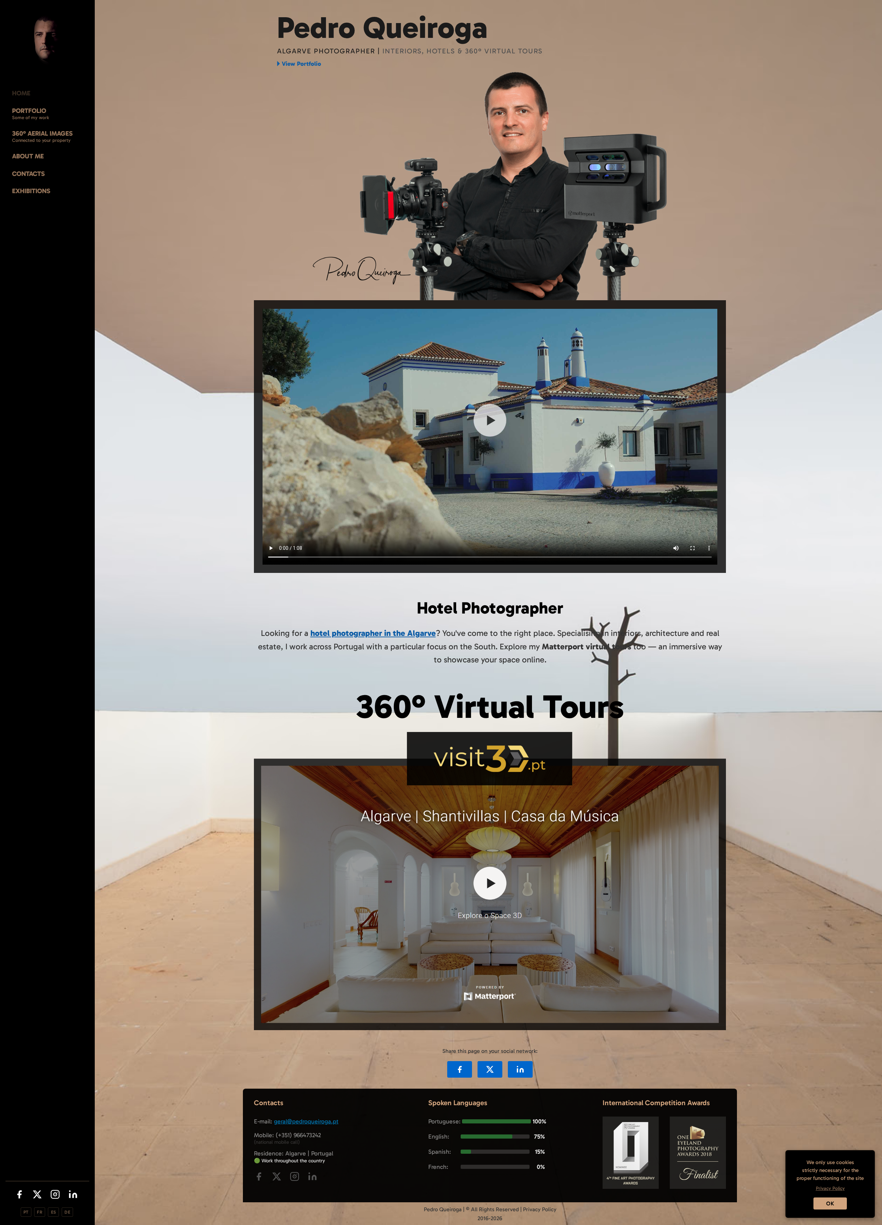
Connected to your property (41, 140)
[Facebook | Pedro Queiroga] (19, 1196)
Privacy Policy (539, 1209)
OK (830, 1203)
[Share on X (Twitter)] (490, 1069)
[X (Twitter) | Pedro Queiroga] (37, 1196)
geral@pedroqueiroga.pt (306, 1121)
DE (67, 1212)
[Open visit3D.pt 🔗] (490, 1028)
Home (21, 93)
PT (26, 1212)
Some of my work (30, 118)
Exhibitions (31, 191)
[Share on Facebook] (459, 1069)
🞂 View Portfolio (299, 63)
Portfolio (29, 111)
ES (53, 1212)
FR (39, 1212)
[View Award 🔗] (631, 1187)
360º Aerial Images (42, 133)
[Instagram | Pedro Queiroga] (55, 1196)
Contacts (28, 174)
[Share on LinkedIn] (520, 1069)
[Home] (47, 40)
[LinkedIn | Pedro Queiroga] (73, 1196)
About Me (28, 156)
